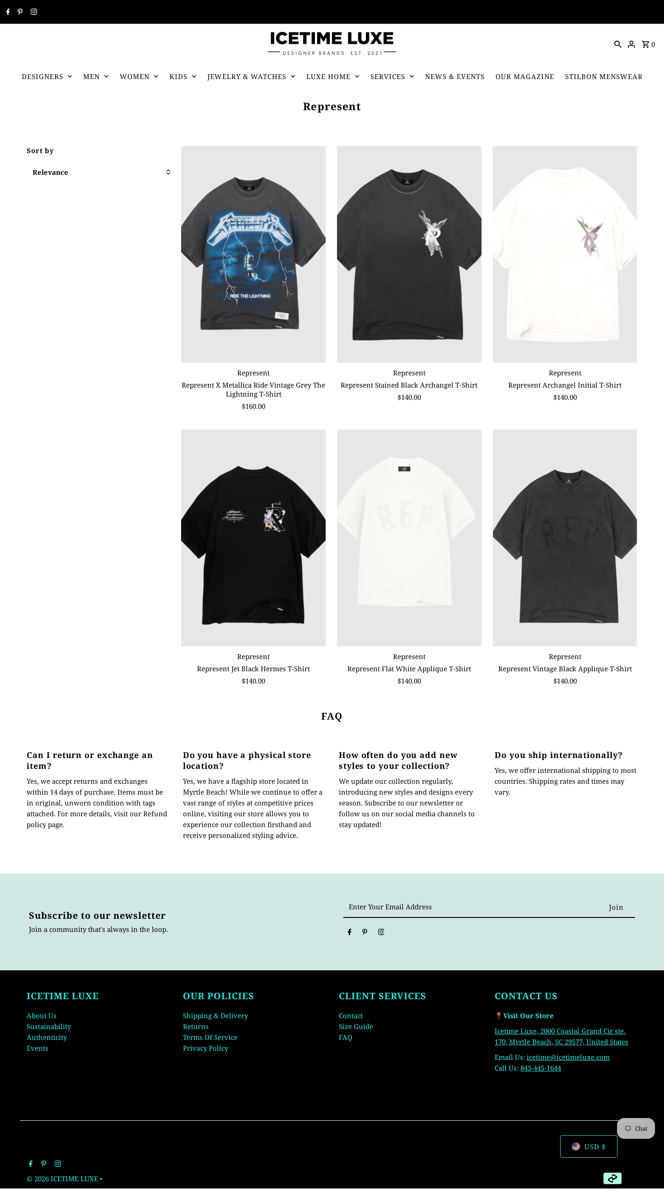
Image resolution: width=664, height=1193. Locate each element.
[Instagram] (32, 12)
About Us (41, 1015)
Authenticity (47, 1037)
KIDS (178, 76)
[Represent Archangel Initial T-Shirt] (565, 254)
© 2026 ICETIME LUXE (63, 1178)
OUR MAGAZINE (525, 76)
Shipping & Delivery (215, 1015)
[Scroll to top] (645, 1169)
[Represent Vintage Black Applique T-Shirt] (565, 538)
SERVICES (387, 76)
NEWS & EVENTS (455, 76)
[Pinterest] (19, 12)
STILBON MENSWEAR (604, 76)
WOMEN (135, 76)
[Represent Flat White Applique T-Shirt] (409, 538)
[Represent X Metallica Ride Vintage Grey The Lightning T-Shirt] (253, 254)
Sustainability (49, 1026)
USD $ (595, 1146)
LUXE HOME (328, 76)
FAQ (345, 1037)
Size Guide (356, 1026)
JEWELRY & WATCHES (246, 76)
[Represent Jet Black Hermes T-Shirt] (253, 538)
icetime (538, 1057)
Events (37, 1048)
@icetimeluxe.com (580, 1057)
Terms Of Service (210, 1037)
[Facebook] (7, 12)
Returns (196, 1026)
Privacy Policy (205, 1048)
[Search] (618, 43)
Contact (351, 1015)
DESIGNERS (42, 76)
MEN (91, 76)
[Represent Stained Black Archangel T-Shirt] (409, 254)
